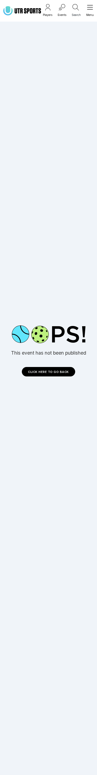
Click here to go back (48, 372)
